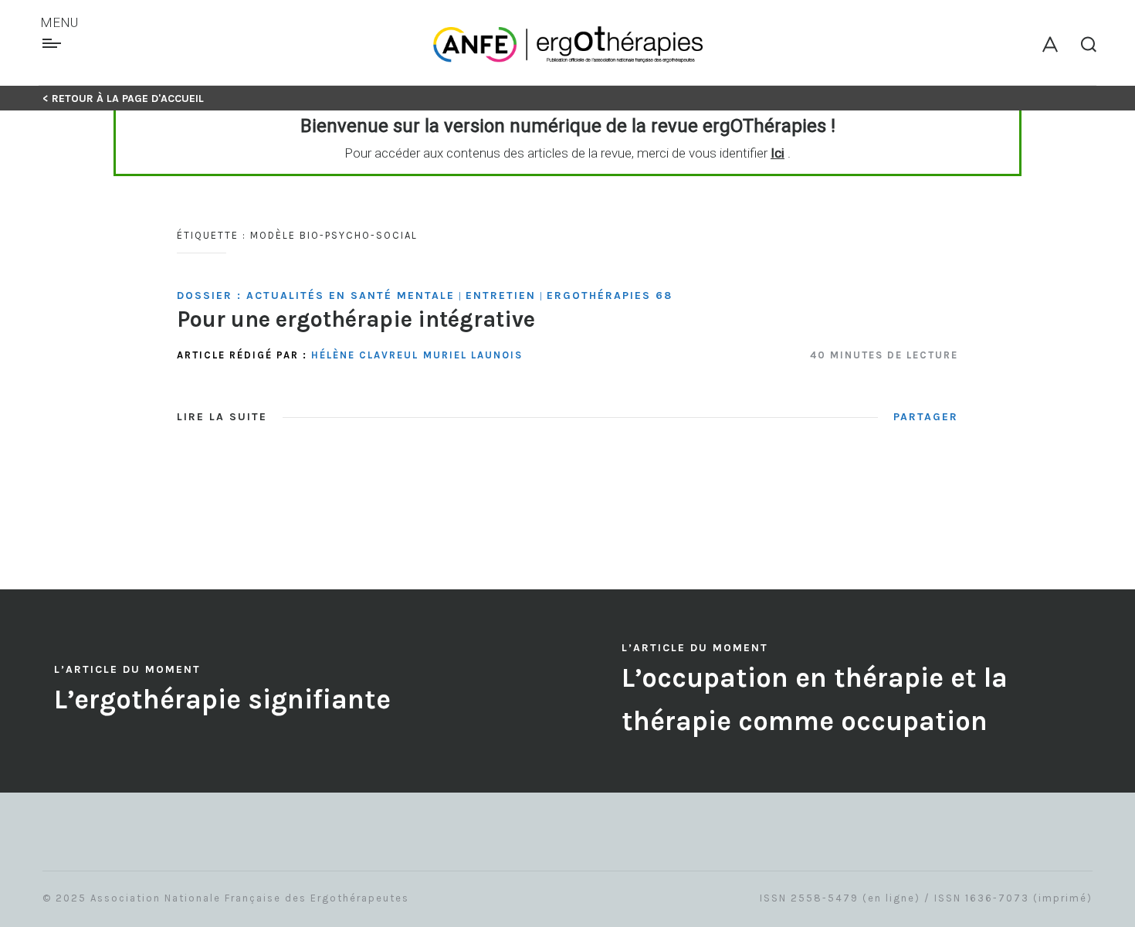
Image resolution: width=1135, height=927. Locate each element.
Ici (777, 153)
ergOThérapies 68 (610, 295)
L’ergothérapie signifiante (222, 699)
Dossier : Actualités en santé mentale (316, 295)
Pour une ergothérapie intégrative (356, 319)
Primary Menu (54, 43)
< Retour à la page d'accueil (123, 98)
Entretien (501, 295)
